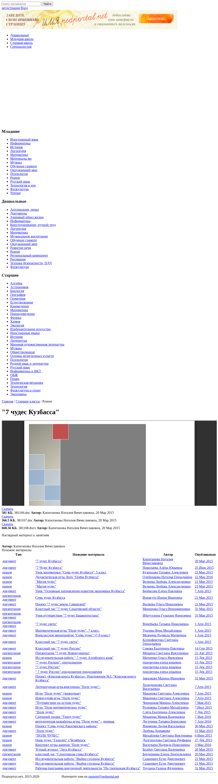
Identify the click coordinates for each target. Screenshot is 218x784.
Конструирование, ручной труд (33, 225)
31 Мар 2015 (204, 609)
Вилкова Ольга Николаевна (163, 604)
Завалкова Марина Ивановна (164, 678)
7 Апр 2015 (203, 591)
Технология (18, 386)
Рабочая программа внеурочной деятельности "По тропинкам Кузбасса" (88, 768)
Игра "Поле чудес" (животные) (57, 693)
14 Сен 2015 (203, 648)
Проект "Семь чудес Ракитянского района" (66, 726)
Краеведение (19, 306)
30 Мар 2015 (204, 726)
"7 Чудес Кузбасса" (49, 567)
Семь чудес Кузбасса (50, 597)
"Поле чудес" (44, 712)
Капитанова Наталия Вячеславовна (158, 561)
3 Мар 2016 (203, 745)
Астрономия (19, 287)
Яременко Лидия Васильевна (164, 726)
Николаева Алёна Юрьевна (162, 567)
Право (14, 379)
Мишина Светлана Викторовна (165, 653)
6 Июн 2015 (203, 735)
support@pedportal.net (103, 776)
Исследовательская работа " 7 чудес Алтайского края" (74, 658)
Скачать (7, 509)
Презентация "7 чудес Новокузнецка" (62, 653)
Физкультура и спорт (25, 390)
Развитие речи (20, 248)
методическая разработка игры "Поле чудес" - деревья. (75, 721)
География (17, 295)
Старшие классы (28, 401)
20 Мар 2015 (204, 561)
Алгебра (16, 283)
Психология (19, 174)
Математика (19, 155)
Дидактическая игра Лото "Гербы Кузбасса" (67, 577)
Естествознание (21, 302)
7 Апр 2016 (203, 721)
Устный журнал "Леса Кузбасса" (58, 749)
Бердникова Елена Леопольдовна (167, 754)
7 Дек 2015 (203, 712)
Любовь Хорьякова (156, 731)
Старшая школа (21, 43)
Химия (15, 321)
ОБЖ (14, 375)
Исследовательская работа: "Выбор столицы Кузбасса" (75, 759)
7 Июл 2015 (203, 707)
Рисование (18, 259)
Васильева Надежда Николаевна (166, 745)
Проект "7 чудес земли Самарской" (60, 604)
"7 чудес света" (46, 624)
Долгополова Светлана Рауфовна (167, 740)
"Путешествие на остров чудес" (58, 703)
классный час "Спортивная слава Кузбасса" (67, 754)
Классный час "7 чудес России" (58, 648)
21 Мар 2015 (204, 572)
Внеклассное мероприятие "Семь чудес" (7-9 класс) (72, 635)
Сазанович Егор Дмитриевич (164, 759)
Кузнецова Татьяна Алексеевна (165, 572)
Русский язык (20, 181)
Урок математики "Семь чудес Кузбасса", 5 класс (70, 572)
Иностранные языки (25, 333)
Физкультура (19, 189)
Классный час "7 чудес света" (56, 642)
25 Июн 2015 (204, 567)
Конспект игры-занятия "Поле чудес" (62, 745)
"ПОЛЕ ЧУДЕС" (47, 735)
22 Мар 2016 (204, 577)
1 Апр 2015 (203, 624)
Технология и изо (23, 185)
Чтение (15, 193)
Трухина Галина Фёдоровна (163, 768)
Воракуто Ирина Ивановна (162, 597)
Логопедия (18, 151)
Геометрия (17, 298)
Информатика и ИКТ (25, 371)
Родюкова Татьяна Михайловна (166, 707)
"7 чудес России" (47, 667)
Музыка (16, 162)
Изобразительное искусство (30, 329)
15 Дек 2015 (203, 658)
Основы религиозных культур (32, 356)
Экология (17, 325)
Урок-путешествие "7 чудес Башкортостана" (67, 615)
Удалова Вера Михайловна (162, 630)
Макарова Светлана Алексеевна (166, 693)
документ (9, 561)
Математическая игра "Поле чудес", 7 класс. (67, 630)
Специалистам (21, 46)
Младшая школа (21, 39)
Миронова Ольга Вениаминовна (166, 609)
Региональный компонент (29, 255)
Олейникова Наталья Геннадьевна (167, 577)
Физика (15, 317)
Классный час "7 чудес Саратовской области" (68, 609)
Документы (18, 213)
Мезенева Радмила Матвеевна (164, 635)
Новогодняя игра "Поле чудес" (57, 698)
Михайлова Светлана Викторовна (167, 735)
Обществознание (22, 352)
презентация (11, 609)
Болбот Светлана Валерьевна (164, 749)
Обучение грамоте (23, 166)
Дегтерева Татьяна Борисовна (164, 721)
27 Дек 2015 (203, 740)
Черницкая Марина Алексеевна (166, 703)
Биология (17, 291)
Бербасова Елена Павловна (162, 591)
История (16, 147)
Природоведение (22, 314)
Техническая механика (26, 382)
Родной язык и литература (29, 363)
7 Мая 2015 (203, 703)
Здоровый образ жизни (27, 217)
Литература (18, 340)
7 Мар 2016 (203, 717)
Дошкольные (19, 35)
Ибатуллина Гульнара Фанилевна (167, 615)
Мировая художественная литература (37, 344)
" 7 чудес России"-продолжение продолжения (68, 672)
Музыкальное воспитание (29, 236)
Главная (7, 401)
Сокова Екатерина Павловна (163, 648)
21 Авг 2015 (203, 653)
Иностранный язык (24, 139)
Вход (24, 8)
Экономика (18, 394)
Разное (15, 177)
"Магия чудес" (45, 581)
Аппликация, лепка (24, 209)
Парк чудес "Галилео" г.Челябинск (60, 740)
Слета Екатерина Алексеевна (164, 712)
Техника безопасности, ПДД (31, 263)
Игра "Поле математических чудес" (61, 707)
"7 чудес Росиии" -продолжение (58, 662)
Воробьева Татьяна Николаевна (166, 624)
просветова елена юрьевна (162, 662)
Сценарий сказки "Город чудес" (58, 717)
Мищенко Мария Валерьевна (164, 717)
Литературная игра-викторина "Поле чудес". (67, 687)
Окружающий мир (23, 170)
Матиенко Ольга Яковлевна (163, 658)
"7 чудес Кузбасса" (48, 561)
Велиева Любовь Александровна (167, 581)
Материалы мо (21, 158)
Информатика (20, 143)
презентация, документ (11, 597)
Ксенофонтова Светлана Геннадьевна (160, 642)
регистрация (11, 8)
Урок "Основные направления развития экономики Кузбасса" (80, 591)
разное (7, 572)
